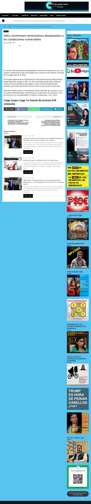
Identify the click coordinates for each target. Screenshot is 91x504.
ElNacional (44, 15)
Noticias (5, 15)
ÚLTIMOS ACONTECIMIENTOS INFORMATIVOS (78, 494)
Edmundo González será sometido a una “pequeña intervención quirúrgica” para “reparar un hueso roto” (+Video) (43, 139)
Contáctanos (61, 15)
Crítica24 (34, 15)
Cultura (15, 15)
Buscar (69, 30)
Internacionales (13, 137)
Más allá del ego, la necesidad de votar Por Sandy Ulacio (40, 160)
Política (16, 159)
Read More (28, 152)
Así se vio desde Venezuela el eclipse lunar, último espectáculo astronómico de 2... (38, 21)
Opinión (11, 159)
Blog (51, 15)
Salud (19, 137)
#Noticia (6, 31)
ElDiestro (25, 15)
